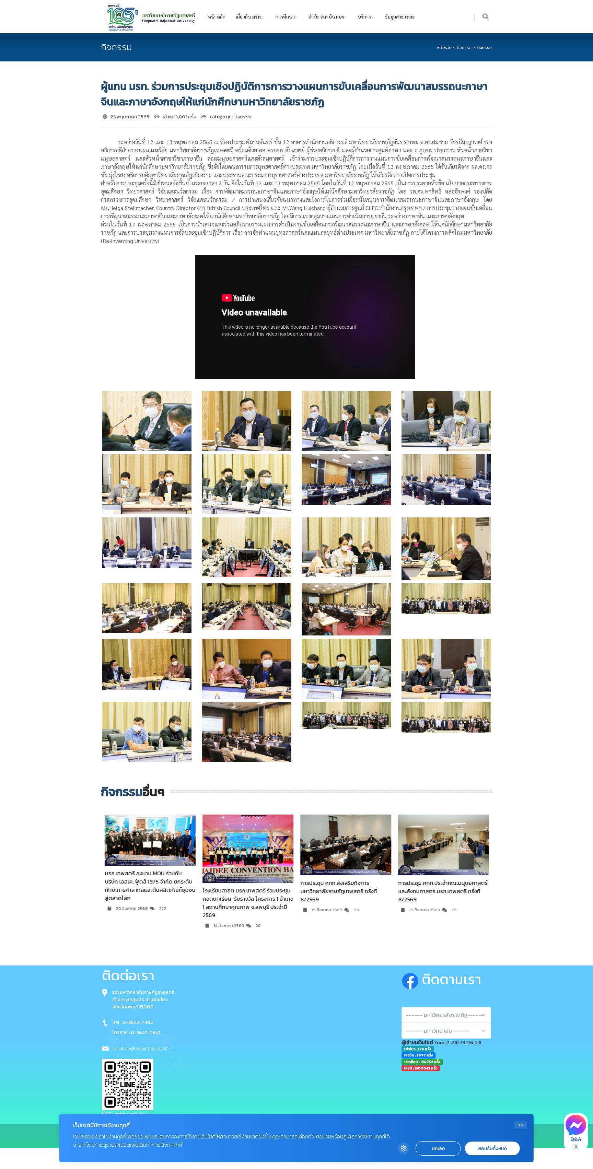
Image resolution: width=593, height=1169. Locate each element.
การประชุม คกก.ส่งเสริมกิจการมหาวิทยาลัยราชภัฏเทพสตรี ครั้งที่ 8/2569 (240, 891)
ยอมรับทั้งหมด (492, 1148)
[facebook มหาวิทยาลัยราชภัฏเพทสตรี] (412, 979)
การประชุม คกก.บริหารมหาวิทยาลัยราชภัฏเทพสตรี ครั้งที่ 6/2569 (437, 887)
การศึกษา (285, 16)
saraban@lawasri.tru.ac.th (140, 1048)
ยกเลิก (438, 1148)
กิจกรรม (464, 48)
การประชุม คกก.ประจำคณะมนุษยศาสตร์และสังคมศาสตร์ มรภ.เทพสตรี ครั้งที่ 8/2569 (344, 891)
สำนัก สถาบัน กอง (326, 16)
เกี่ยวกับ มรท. (249, 16)
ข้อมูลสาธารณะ (400, 16)
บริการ (364, 16)
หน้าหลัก (216, 16)
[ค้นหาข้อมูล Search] (485, 17)
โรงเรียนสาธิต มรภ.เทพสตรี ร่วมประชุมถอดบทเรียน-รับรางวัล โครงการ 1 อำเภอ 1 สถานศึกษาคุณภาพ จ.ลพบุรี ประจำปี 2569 (149, 902)
